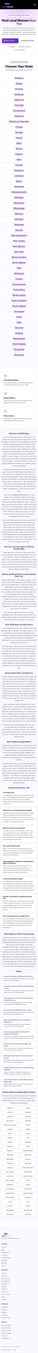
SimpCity (3, 1286)
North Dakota (10, 1180)
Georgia (10, 1129)
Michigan (10, 1155)
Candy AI (3, 1335)
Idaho (10, 1133)
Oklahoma (10, 1185)
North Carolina (28, 1176)
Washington (10, 1210)
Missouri (28, 1159)
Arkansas (28, 1112)
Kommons (4, 1263)
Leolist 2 (3, 1265)
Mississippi (10, 1159)
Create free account (27, 40)
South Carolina (28, 1193)
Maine (28, 1146)
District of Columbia (10, 1125)
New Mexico (28, 1172)
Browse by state (9, 40)
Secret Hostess (5, 1294)
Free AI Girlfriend (6, 1328)
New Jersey (10, 1172)
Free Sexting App (6, 1325)
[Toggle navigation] (35, 4)
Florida (28, 1125)
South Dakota (10, 1197)
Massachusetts (28, 1150)
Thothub (3, 1299)
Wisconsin (10, 1214)
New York (10, 1176)
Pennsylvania (10, 1189)
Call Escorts (4, 1291)
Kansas (10, 1142)
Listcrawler (4, 1255)
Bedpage (3, 1312)
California (10, 1116)
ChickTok (3, 1247)
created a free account (19, 495)
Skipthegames (5, 1252)
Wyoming (28, 1214)
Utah (28, 1202)
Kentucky (28, 1142)
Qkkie (3, 1250)
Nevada (10, 1167)
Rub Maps (4, 1260)
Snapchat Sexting (6, 1330)
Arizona (10, 1112)
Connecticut (10, 1121)
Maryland (10, 1150)
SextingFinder (5, 1283)
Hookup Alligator (6, 1257)
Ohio (28, 1180)
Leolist (3, 1297)
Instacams (4, 1276)
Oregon (28, 1185)
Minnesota (28, 1155)
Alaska (28, 1108)
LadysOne (4, 1289)
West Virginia (28, 1210)
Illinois (28, 1133)
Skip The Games (5, 1317)
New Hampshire (28, 1167)
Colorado (28, 1116)
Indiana (10, 1138)
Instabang (4, 1309)
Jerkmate (4, 1273)
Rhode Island (10, 1193)
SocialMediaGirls (5, 1281)
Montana (10, 1163)
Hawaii (28, 1129)
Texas (10, 1202)
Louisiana (10, 1146)
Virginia (28, 1206)
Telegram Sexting (6, 1333)
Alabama (10, 1108)
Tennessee (27, 1197)
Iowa (28, 1138)
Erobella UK (4, 1307)
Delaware (28, 1121)
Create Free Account (6, 1349)
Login (15, 1349)
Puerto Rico (28, 1189)
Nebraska (28, 1163)
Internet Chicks (5, 1278)
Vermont (10, 1206)
